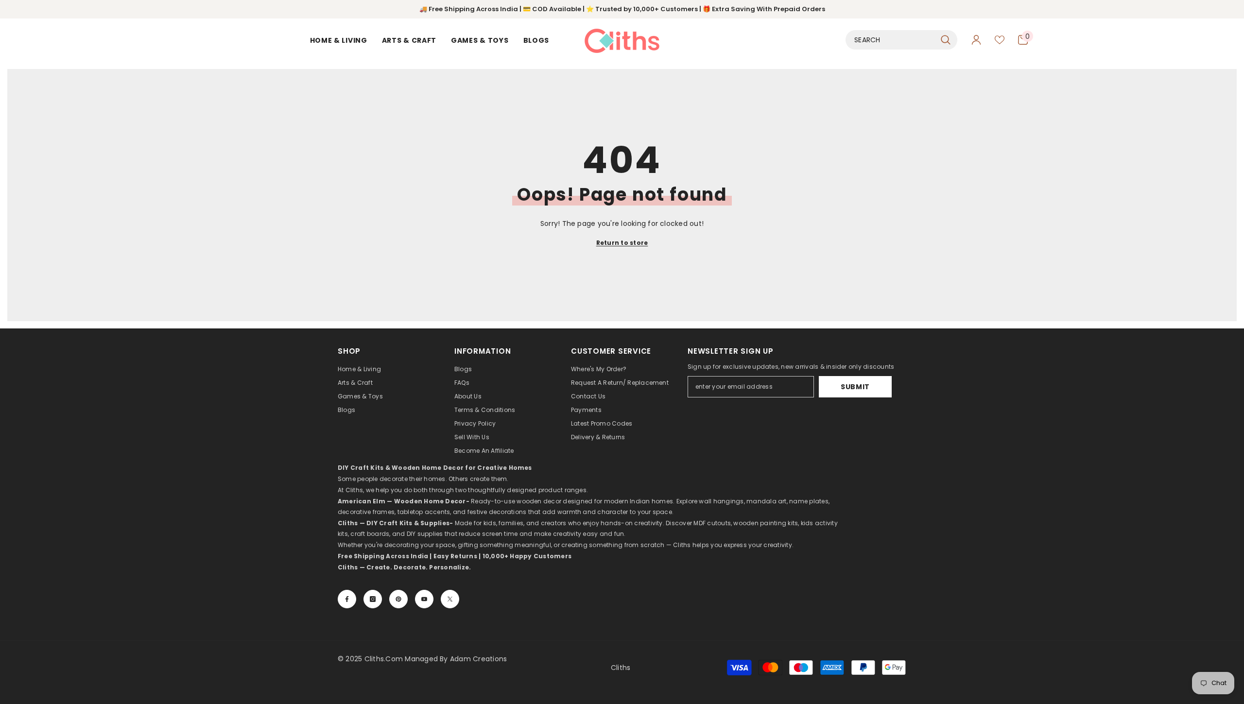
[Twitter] (450, 599)
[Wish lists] (999, 40)
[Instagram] (372, 599)
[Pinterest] (398, 599)
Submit (855, 387)
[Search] (901, 40)
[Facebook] (347, 599)
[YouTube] (424, 599)
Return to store (622, 243)
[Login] (976, 40)
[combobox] (891, 40)
